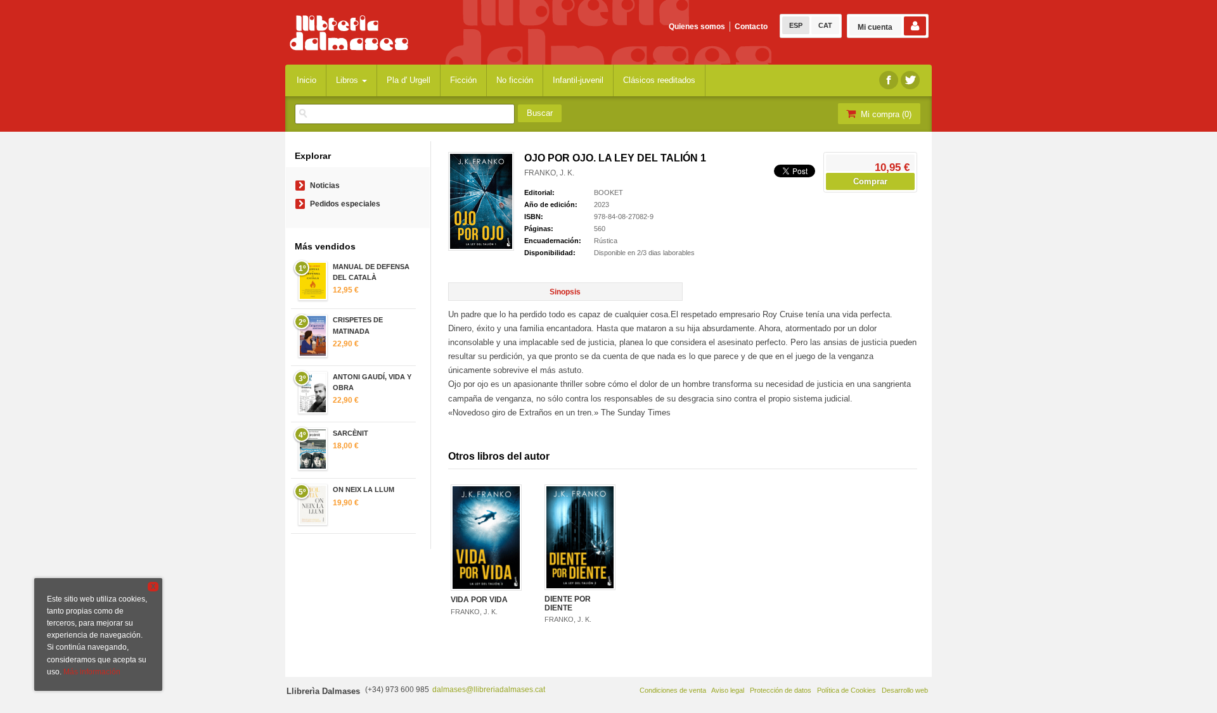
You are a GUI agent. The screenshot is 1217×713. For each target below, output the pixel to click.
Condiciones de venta (673, 690)
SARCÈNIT (350, 433)
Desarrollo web (905, 690)
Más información (91, 671)
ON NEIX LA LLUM (363, 489)
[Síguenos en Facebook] (888, 80)
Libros (348, 80)
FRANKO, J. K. (549, 172)
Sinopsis (565, 291)
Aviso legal (727, 690)
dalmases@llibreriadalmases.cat (488, 689)
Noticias (325, 185)
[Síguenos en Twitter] (910, 80)
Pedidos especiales (345, 203)
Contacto (751, 26)
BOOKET (608, 192)
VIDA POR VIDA (479, 599)
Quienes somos (697, 26)
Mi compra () (884, 114)
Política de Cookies (846, 690)
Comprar (870, 181)
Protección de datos (780, 690)
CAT (825, 25)
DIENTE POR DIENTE (567, 603)
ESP (795, 25)
